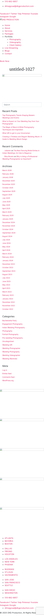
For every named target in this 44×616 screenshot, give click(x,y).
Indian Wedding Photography (13, 327)
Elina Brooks (9, 156)
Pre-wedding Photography (12, 338)
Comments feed (8, 377)
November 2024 (8, 226)
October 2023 (7, 267)
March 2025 (7, 212)
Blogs (7, 51)
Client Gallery (15, 45)
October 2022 (7, 309)
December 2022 (8, 302)
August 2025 (7, 195)
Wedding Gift (7, 345)
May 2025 (6, 205)
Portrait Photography (10, 334)
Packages (9, 34)
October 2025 (7, 188)
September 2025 (8, 191)
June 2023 (6, 281)
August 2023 (7, 274)
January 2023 (7, 299)
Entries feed (6, 373)
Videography (15, 42)
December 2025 (8, 181)
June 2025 (6, 202)
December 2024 (8, 222)
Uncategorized (8, 341)
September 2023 (8, 271)
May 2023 (6, 285)
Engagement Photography (12, 324)
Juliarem (7, 150)
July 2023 (6, 278)
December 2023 (8, 264)
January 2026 (7, 177)
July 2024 (6, 240)
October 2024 (7, 229)
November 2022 (8, 306)
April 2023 (6, 288)
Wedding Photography (11, 352)
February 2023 (8, 295)
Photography (15, 39)
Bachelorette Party (9, 321)
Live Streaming (11, 48)
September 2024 (8, 233)
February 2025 (8, 215)
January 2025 (7, 219)
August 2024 (7, 236)
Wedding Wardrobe (9, 359)
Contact (8, 53)
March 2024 (7, 254)
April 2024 (6, 250)
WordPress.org (8, 380)
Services (8, 31)
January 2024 (7, 260)
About (7, 28)
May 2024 (6, 247)
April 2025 (6, 208)
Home (7, 25)
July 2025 (6, 198)
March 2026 (7, 170)
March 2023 (7, 292)
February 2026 (8, 174)
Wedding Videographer (11, 355)
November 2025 (8, 184)
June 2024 (6, 243)
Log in (4, 370)
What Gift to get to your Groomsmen (16, 133)
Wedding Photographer (11, 348)
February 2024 (8, 257)
